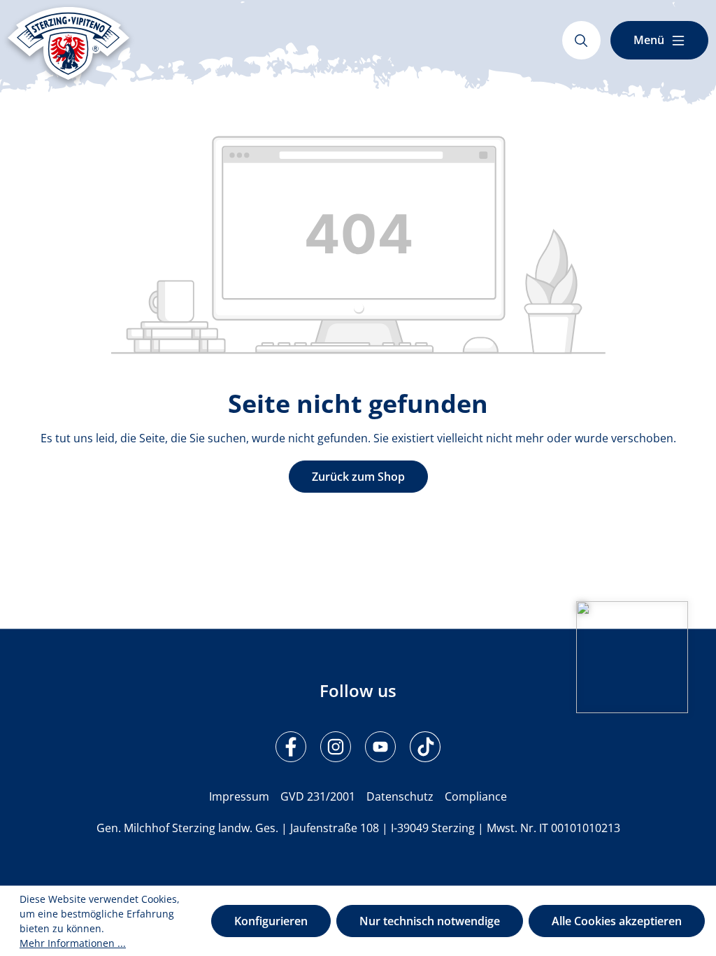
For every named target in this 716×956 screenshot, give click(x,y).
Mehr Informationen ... (73, 943)
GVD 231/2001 (317, 796)
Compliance (476, 796)
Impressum (239, 796)
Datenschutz (400, 796)
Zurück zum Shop (358, 476)
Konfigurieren (271, 921)
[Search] (581, 40)
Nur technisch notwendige (429, 921)
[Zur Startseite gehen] (68, 43)
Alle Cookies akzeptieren (617, 921)
